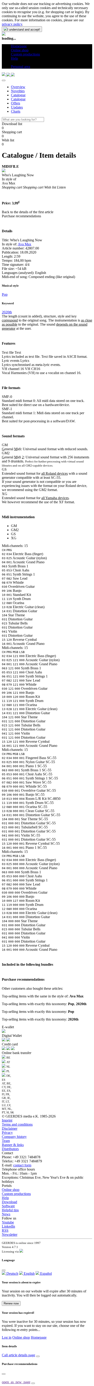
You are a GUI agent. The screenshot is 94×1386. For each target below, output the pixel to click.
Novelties (18, 91)
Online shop (10, 1190)
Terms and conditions (17, 1124)
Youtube (8, 1222)
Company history (14, 1137)
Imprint (7, 1120)
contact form (22, 1165)
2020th (7, 312)
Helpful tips (10, 1210)
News (6, 1214)
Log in (6, 1337)
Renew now (11, 1303)
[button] (12, 62)
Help (5, 1198)
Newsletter (9, 1234)
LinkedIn (8, 1226)
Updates (17, 107)
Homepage (39, 1337)
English (29, 1273)
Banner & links (13, 1145)
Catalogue (18, 95)
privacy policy (12, 24)
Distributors (10, 1149)
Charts (15, 111)
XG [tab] (13, 538)
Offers (15, 103)
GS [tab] (13, 534)
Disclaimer (9, 1128)
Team (6, 1141)
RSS (5, 1230)
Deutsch (11, 1273)
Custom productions (16, 1194)
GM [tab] (14, 526)
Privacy (7, 1132)
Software (8, 1206)
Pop (5, 294)
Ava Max (24, 244)
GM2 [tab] (15, 530)
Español (45, 1273)
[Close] (3, 80)
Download (9, 1202)
